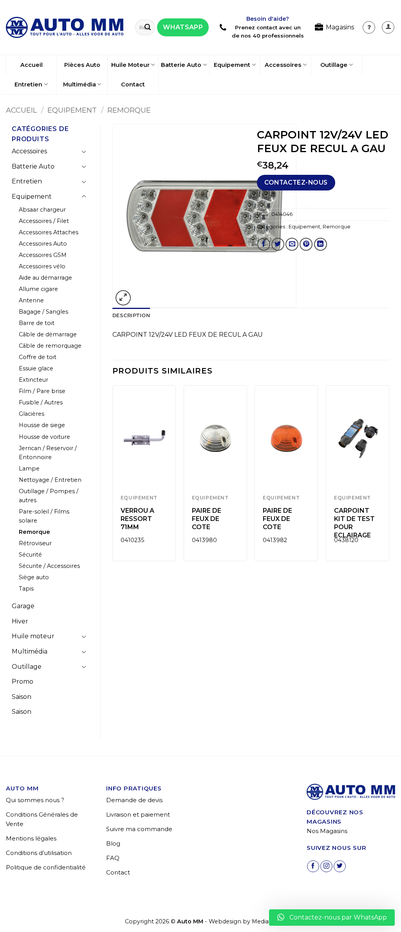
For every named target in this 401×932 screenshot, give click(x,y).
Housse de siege (42, 425)
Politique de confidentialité (46, 867)
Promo (22, 681)
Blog (113, 843)
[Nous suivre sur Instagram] (326, 866)
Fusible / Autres (41, 402)
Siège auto (34, 577)
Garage (23, 606)
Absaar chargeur (42, 209)
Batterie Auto (181, 64)
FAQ (112, 858)
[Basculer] (84, 151)
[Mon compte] (369, 27)
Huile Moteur (130, 64)
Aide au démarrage (45, 277)
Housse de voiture (44, 436)
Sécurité (30, 554)
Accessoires (283, 64)
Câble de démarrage (48, 334)
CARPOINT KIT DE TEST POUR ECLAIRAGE (354, 523)
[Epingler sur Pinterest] (306, 244)
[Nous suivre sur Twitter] (340, 866)
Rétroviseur (35, 543)
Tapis (26, 588)
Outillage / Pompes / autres (48, 496)
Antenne (31, 300)
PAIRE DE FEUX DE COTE (206, 519)
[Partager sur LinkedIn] (320, 244)
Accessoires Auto (43, 243)
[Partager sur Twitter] (277, 244)
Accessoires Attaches (48, 232)
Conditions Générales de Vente (42, 819)
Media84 (264, 921)
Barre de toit (36, 323)
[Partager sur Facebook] (263, 244)
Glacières (31, 413)
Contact (133, 84)
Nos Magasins (327, 831)
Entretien (28, 84)
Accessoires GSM (43, 255)
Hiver (20, 621)
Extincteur (33, 379)
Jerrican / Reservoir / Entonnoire (48, 453)
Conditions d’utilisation (39, 853)
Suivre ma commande (139, 829)
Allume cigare (38, 289)
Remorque (129, 110)
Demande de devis (134, 800)
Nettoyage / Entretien (50, 479)
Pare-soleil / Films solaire (44, 516)
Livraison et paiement (138, 814)
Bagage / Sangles (43, 311)
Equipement (232, 64)
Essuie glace (36, 368)
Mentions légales (31, 838)
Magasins (340, 27)
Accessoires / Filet (44, 220)
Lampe (29, 468)
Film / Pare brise (42, 391)
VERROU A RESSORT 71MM (137, 519)
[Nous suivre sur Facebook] (313, 866)
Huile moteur (33, 636)
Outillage (333, 64)
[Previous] (113, 476)
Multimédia (79, 84)
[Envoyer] (147, 27)
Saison (21, 696)
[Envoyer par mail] (291, 244)
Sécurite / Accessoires (49, 565)
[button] (388, 27)
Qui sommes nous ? (35, 800)
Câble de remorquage (50, 345)
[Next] (389, 476)
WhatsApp (183, 27)
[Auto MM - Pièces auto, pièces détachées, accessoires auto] (64, 27)
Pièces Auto (82, 64)
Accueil (31, 64)
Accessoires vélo (42, 266)
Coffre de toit (37, 357)
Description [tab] (131, 315)
